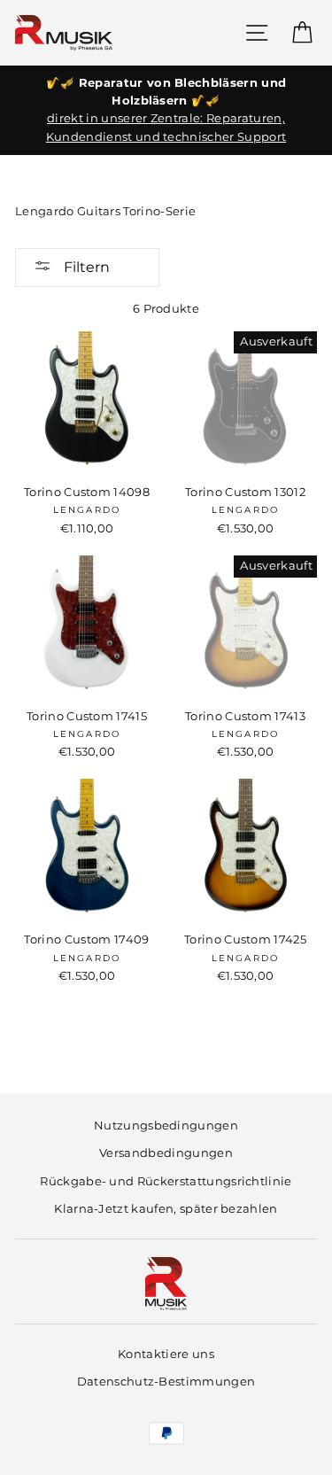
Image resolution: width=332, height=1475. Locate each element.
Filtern (85, 267)
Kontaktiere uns (166, 1354)
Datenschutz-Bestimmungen (166, 1381)
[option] (166, 110)
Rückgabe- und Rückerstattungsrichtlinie (165, 1181)
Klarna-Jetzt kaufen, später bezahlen (165, 1208)
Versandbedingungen (166, 1153)
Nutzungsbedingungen (166, 1125)
